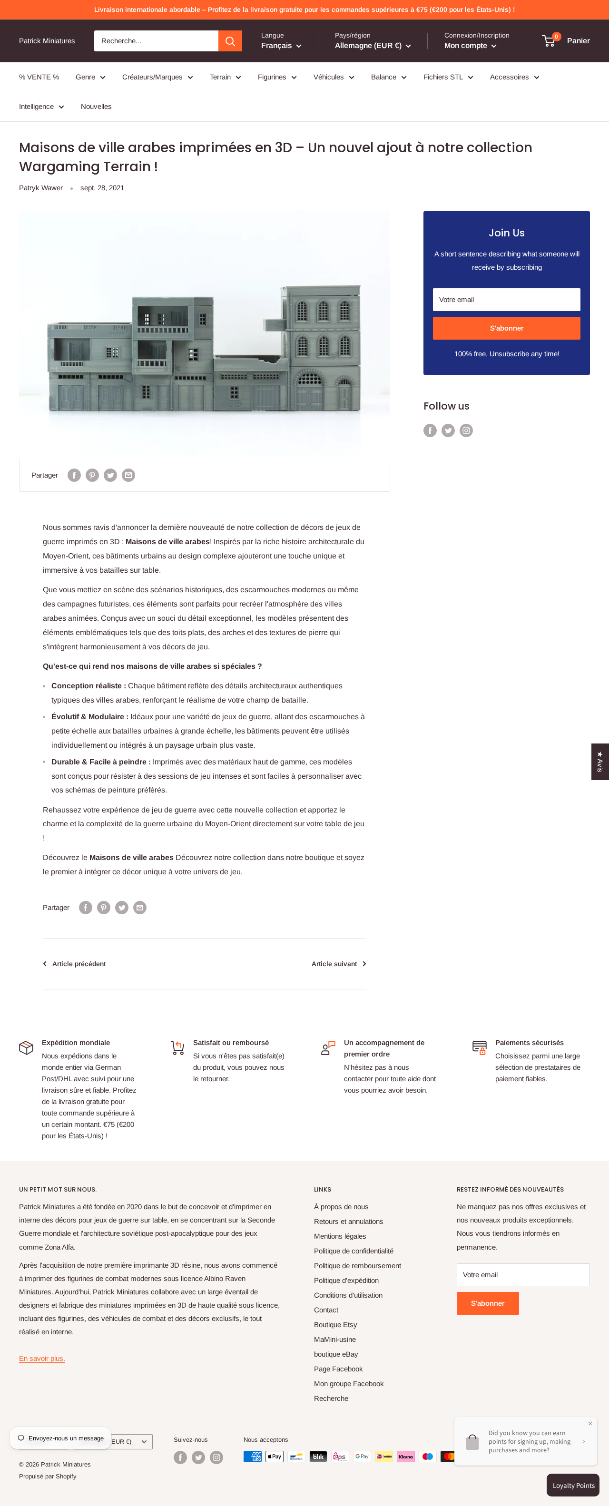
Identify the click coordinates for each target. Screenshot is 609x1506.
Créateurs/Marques (152, 77)
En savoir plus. (42, 1358)
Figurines (272, 77)
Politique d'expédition (346, 1280)
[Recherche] (230, 40)
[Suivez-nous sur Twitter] (448, 430)
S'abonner (507, 328)
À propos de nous (341, 1207)
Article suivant (334, 964)
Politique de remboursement (357, 1266)
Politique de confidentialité (353, 1251)
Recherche (331, 1398)
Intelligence (36, 106)
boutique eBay (336, 1354)
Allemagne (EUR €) (105, 1441)
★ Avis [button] (600, 762)
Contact (326, 1310)
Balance (383, 77)
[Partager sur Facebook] (74, 475)
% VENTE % (39, 77)
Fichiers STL (443, 77)
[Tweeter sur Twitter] (110, 475)
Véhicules (329, 77)
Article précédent (79, 964)
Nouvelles (96, 106)
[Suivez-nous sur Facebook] (430, 430)
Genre (85, 77)
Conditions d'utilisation (348, 1295)
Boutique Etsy (335, 1324)
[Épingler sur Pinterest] (92, 475)
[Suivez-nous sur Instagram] (466, 430)
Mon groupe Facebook (349, 1383)
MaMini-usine (335, 1339)
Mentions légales (340, 1236)
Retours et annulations (348, 1221)
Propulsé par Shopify (48, 1476)
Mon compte (466, 45)
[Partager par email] (128, 475)
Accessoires (509, 77)
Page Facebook (338, 1369)
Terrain (220, 77)
